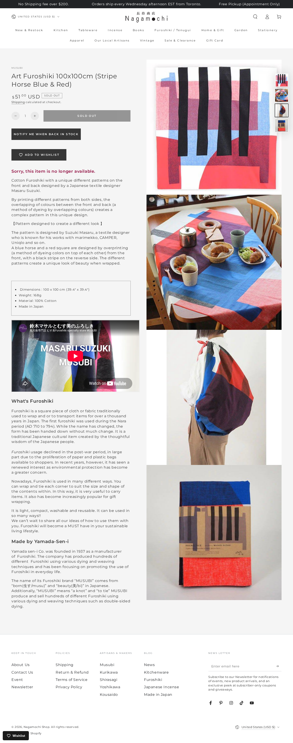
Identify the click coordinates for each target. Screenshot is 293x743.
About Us (20, 665)
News (149, 665)
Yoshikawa (110, 687)
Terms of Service (72, 679)
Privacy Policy (69, 687)
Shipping (18, 102)
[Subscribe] (279, 666)
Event (17, 679)
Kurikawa (109, 672)
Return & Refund (72, 672)
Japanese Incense (161, 687)
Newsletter (22, 687)
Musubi (17, 67)
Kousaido (109, 694)
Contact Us (22, 672)
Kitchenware (156, 672)
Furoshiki (153, 679)
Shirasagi (108, 679)
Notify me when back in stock (46, 134)
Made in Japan (158, 694)
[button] (255, 17)
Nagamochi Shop (36, 727)
